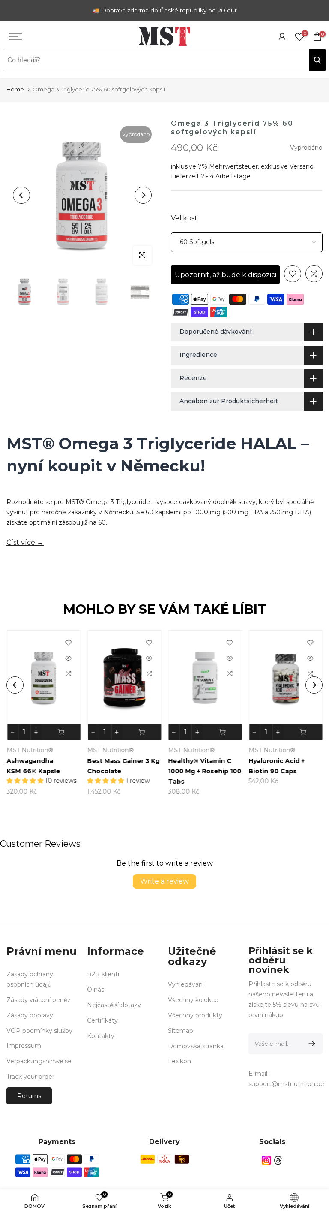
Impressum (23, 1046)
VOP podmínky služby (39, 1031)
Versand (302, 166)
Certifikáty (102, 1020)
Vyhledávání (186, 984)
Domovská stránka (196, 1046)
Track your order (30, 1076)
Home (15, 89)
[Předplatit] (310, 1043)
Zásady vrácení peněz (38, 1000)
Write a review (164, 881)
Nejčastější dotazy (114, 1005)
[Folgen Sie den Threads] (278, 1160)
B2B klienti (103, 974)
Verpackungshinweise (39, 1061)
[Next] (143, 195)
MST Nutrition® (29, 750)
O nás (95, 989)
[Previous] (21, 195)
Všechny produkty (195, 1015)
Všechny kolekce (193, 1000)
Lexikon (179, 1061)
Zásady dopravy (29, 1015)
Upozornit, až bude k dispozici (225, 275)
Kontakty (100, 1036)
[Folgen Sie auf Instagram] (266, 1160)
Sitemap (180, 1031)
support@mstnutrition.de (286, 1084)
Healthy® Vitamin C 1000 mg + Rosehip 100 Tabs (204, 771)
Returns (29, 1096)
